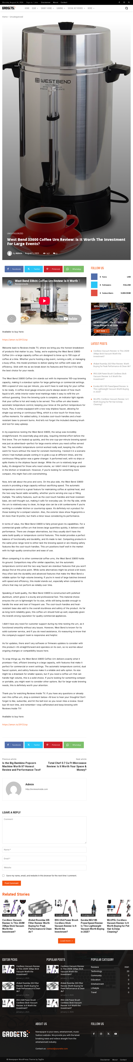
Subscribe (126, 293)
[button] (126, 8)
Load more (65, 940)
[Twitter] (129, 2)
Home (5, 17)
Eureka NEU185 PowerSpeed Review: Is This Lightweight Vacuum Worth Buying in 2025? (111, 389)
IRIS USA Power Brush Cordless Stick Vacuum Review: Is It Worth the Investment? (109, 376)
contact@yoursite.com (57, 1048)
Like (129, 277)
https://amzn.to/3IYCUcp (15, 339)
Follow (127, 285)
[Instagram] (124, 2)
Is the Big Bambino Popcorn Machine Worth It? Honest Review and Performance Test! (21, 766)
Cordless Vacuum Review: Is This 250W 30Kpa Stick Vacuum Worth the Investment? (111, 354)
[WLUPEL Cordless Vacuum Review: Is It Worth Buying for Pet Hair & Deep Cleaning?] (119, 908)
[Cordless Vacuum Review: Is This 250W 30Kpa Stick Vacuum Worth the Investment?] (14, 908)
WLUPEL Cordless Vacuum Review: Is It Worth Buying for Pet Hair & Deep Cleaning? (111, 402)
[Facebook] (119, 2)
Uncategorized (16, 17)
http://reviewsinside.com (36, 789)
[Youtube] (116, 1034)
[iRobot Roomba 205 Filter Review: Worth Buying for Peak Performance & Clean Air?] (40, 908)
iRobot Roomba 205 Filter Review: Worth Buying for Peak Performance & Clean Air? (40, 926)
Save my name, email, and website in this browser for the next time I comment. (41, 875)
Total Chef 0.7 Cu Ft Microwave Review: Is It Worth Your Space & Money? (66, 766)
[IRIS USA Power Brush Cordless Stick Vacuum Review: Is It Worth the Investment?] (66, 908)
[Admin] (10, 253)
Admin (19, 253)
